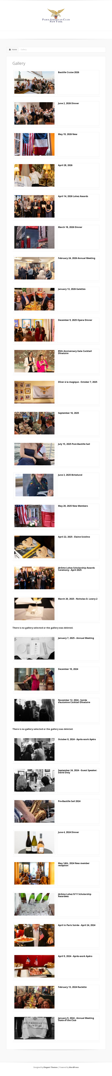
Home (14, 49)
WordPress (74, 1067)
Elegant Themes (51, 1067)
